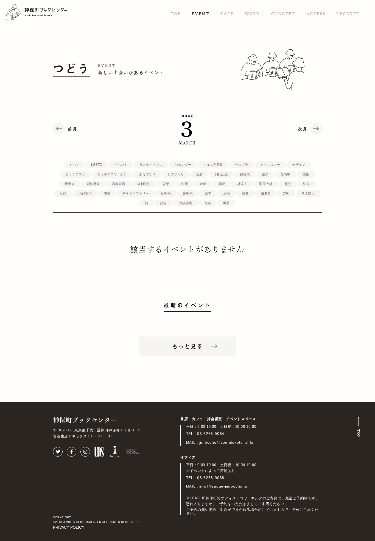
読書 (163, 203)
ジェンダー (183, 165)
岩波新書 (93, 184)
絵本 (208, 193)
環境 (107, 193)
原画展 (245, 174)
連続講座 (185, 203)
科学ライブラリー (135, 193)
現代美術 (85, 193)
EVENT (200, 13)
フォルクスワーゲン (112, 174)
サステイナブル (151, 165)
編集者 (266, 193)
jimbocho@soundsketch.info (226, 442)
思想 (166, 184)
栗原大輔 (265, 184)
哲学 (265, 174)
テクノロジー (270, 165)
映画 (203, 184)
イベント (120, 165)
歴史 (287, 184)
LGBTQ (96, 165)
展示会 (70, 184)
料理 (184, 184)
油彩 (306, 184)
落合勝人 (308, 193)
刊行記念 (221, 174)
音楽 (207, 203)
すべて (74, 165)
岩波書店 (118, 184)
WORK (252, 13)
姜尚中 (285, 174)
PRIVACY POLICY (68, 527)
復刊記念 (143, 184)
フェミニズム (75, 174)
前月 (72, 129)
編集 (245, 193)
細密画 (188, 193)
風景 (226, 203)
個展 (199, 174)
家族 (306, 174)
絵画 (226, 193)
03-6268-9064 (210, 433)
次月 (302, 129)
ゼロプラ (241, 165)
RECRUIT (347, 13)
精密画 (166, 193)
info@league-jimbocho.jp (223, 486)
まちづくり (147, 174)
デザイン (298, 165)
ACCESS (315, 13)
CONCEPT (283, 13)
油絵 (63, 193)
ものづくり (175, 174)
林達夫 (242, 184)
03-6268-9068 (210, 477)
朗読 (222, 184)
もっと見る (187, 346)
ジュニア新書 (213, 165)
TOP (175, 13)
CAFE (227, 13)
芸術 (286, 193)
